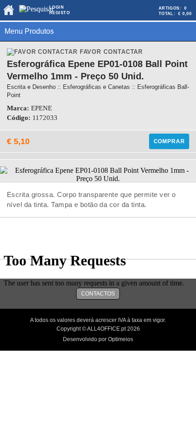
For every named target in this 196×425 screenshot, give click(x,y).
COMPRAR (169, 141)
